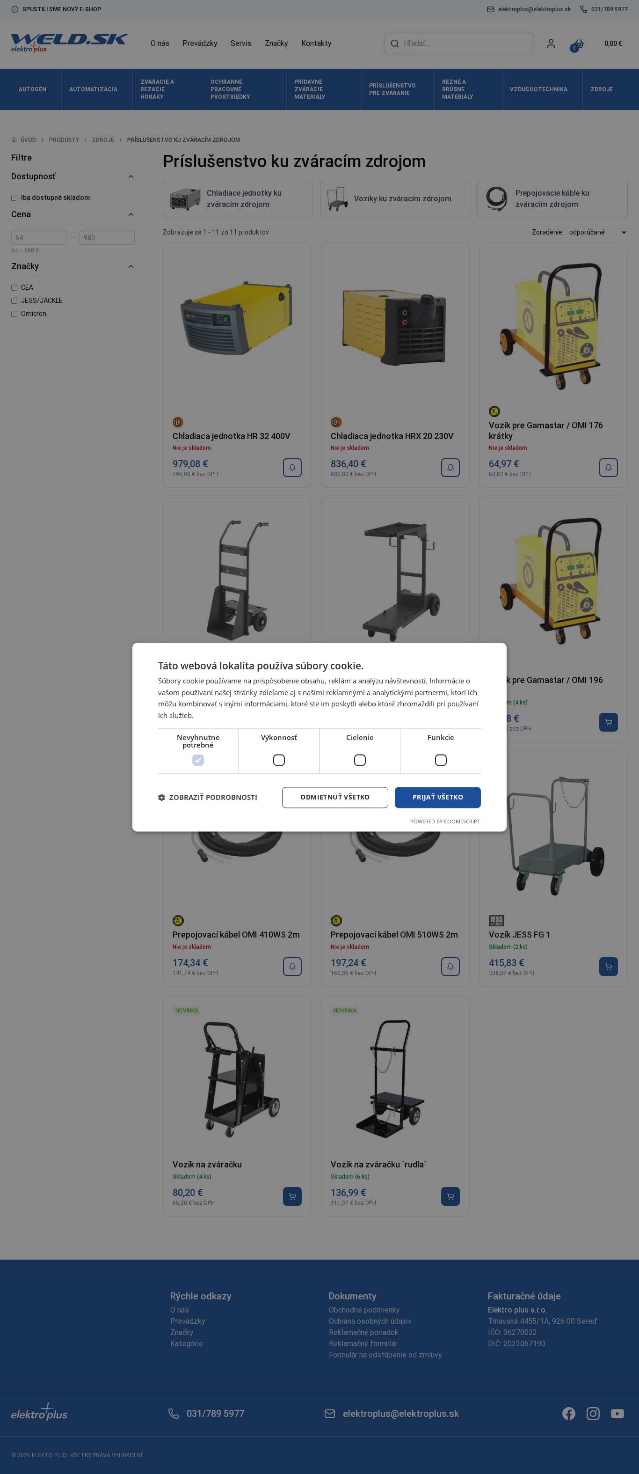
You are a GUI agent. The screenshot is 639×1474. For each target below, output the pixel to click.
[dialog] (319, 737)
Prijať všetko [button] (438, 796)
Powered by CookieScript (445, 821)
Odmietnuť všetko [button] (335, 796)
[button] (207, 797)
